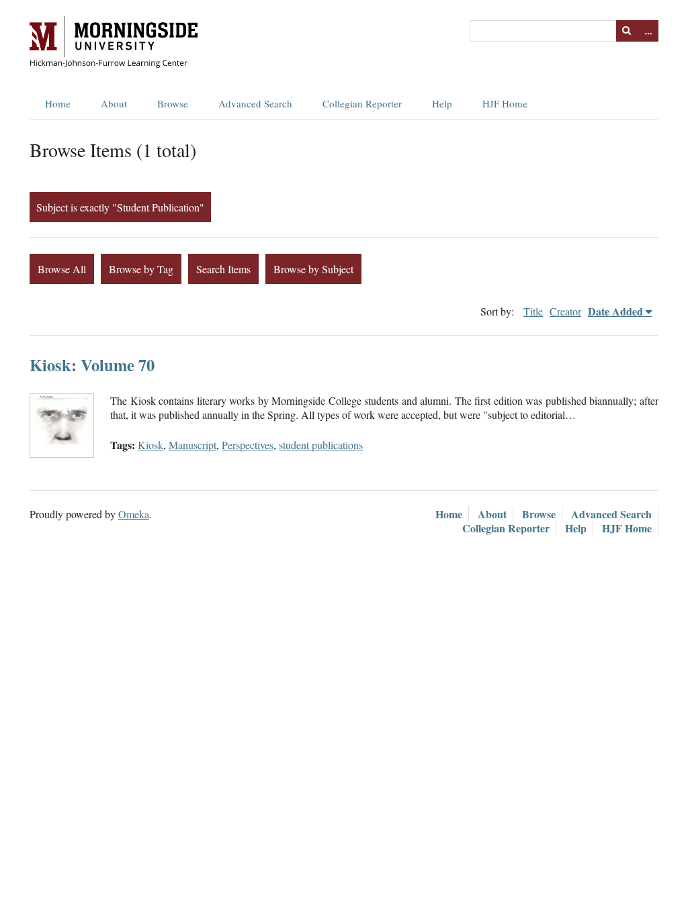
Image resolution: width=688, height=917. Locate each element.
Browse (172, 103)
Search (627, 31)
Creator (565, 311)
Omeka (133, 514)
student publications (321, 445)
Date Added (615, 311)
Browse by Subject (313, 269)
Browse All (62, 269)
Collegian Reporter (362, 103)
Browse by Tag (141, 269)
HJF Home (504, 103)
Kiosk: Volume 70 (92, 365)
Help (442, 103)
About (114, 103)
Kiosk (150, 445)
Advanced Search (255, 103)
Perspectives (247, 445)
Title (533, 311)
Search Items (223, 269)
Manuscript (192, 445)
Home (58, 103)
